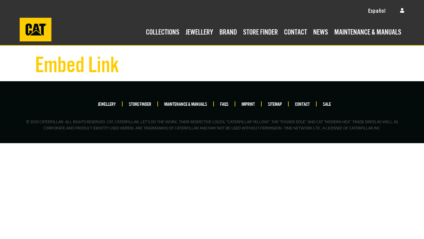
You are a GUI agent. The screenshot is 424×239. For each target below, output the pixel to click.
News (320, 31)
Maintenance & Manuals (367, 31)
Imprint (248, 104)
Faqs (224, 104)
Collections (162, 31)
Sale (327, 104)
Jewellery (199, 31)
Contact (295, 31)
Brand (228, 31)
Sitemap (275, 104)
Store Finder (260, 31)
